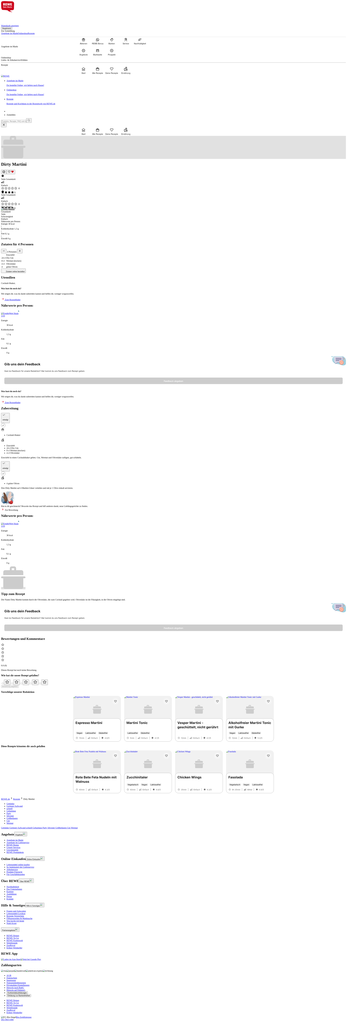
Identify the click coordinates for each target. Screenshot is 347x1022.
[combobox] (13, 121)
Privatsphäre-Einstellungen (18, 985)
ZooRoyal (11, 945)
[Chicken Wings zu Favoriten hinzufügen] (217, 756)
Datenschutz (12, 978)
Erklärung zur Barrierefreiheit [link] (19, 996)
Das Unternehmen (14, 889)
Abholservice (12, 869)
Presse (9, 896)
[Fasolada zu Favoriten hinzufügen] (268, 756)
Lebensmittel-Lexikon (16, 913)
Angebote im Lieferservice (18, 842)
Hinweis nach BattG (15, 988)
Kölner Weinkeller (14, 948)
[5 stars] (44, 682)
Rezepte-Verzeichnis (15, 916)
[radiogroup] (173, 682)
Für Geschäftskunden (16, 874)
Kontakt (10, 899)
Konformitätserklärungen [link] (17, 993)
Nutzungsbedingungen (16, 983)
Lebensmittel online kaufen (18, 864)
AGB (9, 975)
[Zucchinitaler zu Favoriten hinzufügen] (166, 756)
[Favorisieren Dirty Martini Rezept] (11, 172)
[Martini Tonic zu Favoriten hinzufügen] (166, 701)
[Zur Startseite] (10, 17)
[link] (176, 83)
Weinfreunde (12, 943)
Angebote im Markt (15, 840)
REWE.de (5, 799)
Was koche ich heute (15, 921)
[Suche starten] (29, 120)
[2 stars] (16, 682)
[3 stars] (26, 682)
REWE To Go (13, 938)
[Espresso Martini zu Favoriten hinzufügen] (115, 701)
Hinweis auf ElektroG (16, 990)
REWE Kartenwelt (15, 940)
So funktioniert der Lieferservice (20, 867)
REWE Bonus (13, 845)
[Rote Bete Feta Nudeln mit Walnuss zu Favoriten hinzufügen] (115, 756)
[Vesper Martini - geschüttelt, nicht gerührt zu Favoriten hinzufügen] (217, 701)
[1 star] (7, 682)
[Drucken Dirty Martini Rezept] (4, 172)
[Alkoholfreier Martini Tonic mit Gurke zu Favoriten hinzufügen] (268, 701)
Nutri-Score (12, 923)
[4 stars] (35, 682)
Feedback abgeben (173, 381)
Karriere (10, 891)
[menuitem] (83, 41)
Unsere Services (13, 847)
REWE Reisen (13, 935)
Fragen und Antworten (16, 911)
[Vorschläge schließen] (4, 125)
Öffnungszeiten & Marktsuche (19, 918)
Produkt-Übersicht (14, 872)
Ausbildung (12, 894)
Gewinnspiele (12, 850)
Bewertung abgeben (10, 686)
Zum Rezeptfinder (12, 300)
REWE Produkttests (15, 852)
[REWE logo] (5, 76)
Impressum (11, 980)
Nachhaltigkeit (13, 887)
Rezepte (16, 799)
